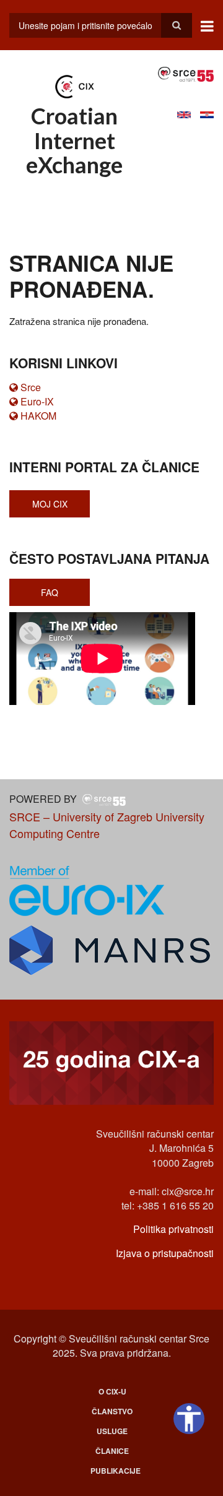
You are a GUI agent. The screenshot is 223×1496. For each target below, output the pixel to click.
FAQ (49, 592)
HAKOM (38, 416)
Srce (30, 387)
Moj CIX (50, 504)
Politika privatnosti (173, 1229)
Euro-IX (37, 401)
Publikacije (115, 1470)
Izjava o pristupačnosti (165, 1253)
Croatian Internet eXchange (74, 140)
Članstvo (112, 1411)
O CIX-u (112, 1391)
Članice (112, 1451)
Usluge (112, 1431)
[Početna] (74, 85)
